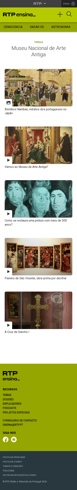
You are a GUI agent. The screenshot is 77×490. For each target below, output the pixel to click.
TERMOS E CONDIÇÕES (13, 466)
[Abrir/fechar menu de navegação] (61, 16)
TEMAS (7, 394)
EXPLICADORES (12, 403)
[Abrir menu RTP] (38, 3)
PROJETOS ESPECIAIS (16, 412)
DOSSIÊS (8, 399)
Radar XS (37, 27)
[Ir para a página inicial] (11, 375)
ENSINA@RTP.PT (13, 424)
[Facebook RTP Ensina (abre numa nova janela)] (5, 439)
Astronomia (60, 27)
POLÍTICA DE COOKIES (12, 462)
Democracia (13, 27)
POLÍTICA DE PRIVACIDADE (14, 457)
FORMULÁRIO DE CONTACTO (20, 420)
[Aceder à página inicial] (19, 14)
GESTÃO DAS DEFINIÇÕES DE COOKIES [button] (19, 475)
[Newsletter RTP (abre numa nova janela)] (14, 439)
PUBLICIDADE (8, 471)
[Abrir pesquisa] (69, 14)
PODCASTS (9, 408)
